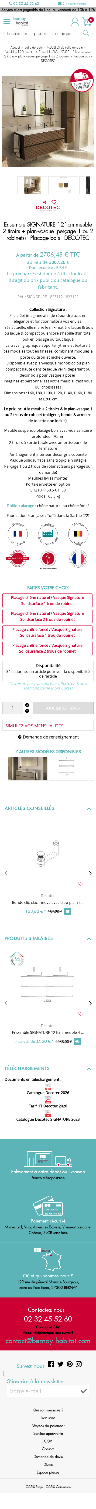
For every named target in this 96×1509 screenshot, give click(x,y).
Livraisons (48, 1417)
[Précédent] (5, 873)
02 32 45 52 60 (25, 3)
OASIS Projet (34, 1487)
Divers (48, 1464)
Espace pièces (48, 1472)
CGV (48, 1441)
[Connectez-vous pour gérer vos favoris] (54, 202)
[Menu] (6, 21)
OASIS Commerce (58, 1487)
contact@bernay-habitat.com (48, 1340)
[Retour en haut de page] (86, 1495)
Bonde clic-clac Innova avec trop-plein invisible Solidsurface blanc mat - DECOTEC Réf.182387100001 (48, 902)
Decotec (48, 895)
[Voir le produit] (77, 1041)
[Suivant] (90, 873)
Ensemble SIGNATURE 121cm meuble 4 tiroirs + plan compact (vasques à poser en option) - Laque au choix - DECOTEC (48, 1032)
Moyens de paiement (48, 1425)
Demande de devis (48, 1456)
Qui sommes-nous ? (48, 1410)
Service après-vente (48, 1433)
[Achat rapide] (67, 911)
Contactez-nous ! (48, 1309)
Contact (48, 1448)
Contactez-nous (74, 3)
